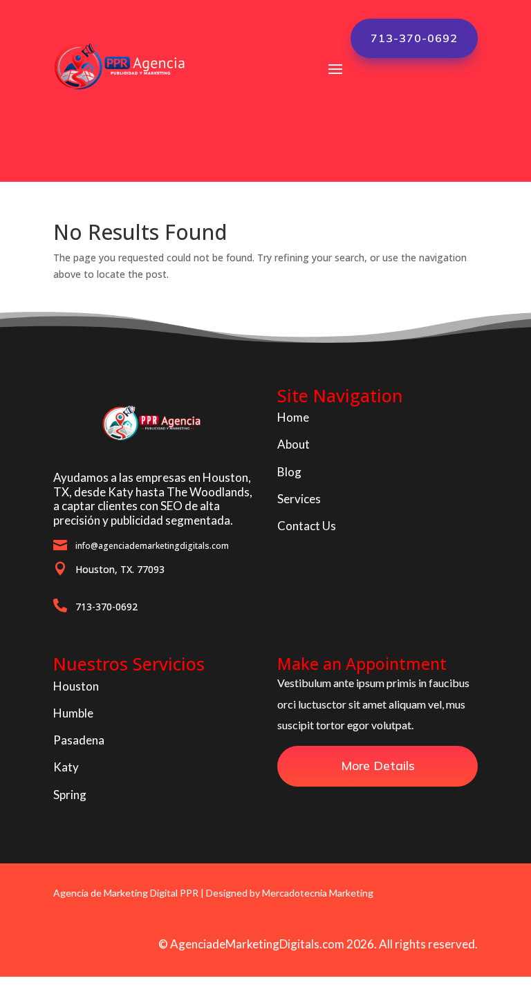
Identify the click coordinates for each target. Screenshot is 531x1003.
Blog (289, 472)
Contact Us (306, 525)
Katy (66, 767)
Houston (76, 686)
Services (299, 498)
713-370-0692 (414, 38)
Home (293, 417)
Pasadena (78, 740)
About (293, 444)
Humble (73, 713)
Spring (69, 794)
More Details (378, 766)
